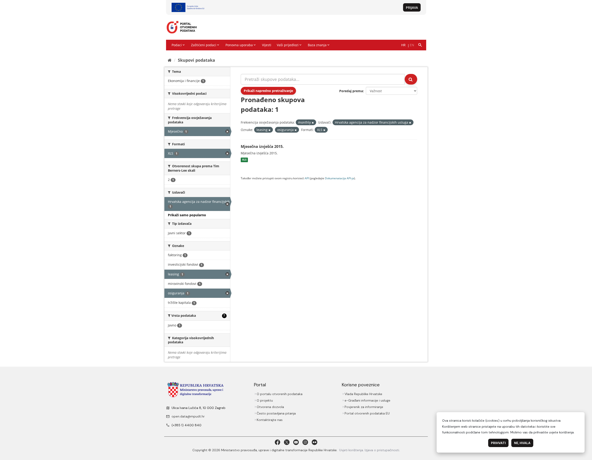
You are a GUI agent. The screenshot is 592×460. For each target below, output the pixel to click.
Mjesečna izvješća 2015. (262, 146)
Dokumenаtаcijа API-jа (339, 178)
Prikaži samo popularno (187, 215)
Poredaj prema (351, 91)
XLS (244, 159)
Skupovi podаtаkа (196, 60)
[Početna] (170, 60)
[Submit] (411, 79)
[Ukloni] (313, 122)
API (307, 178)
